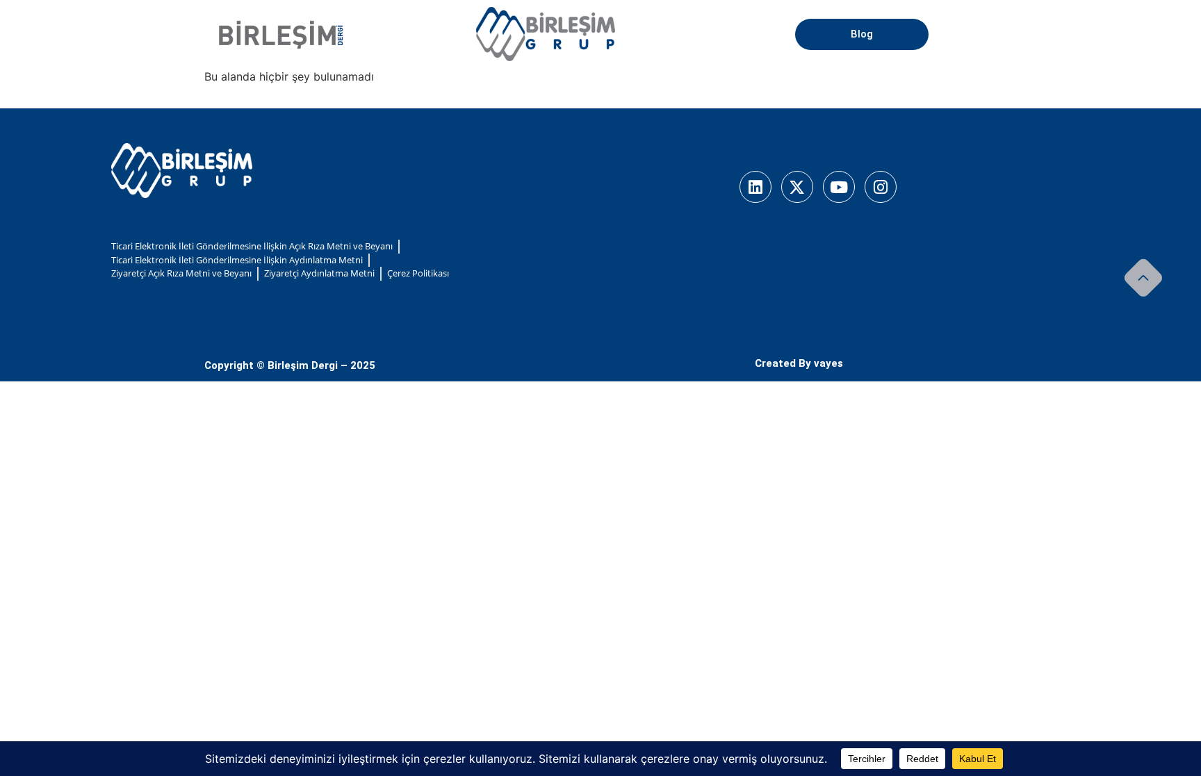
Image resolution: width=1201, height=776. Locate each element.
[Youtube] (839, 187)
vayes (828, 363)
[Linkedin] (755, 187)
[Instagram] (881, 187)
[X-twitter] (797, 187)
